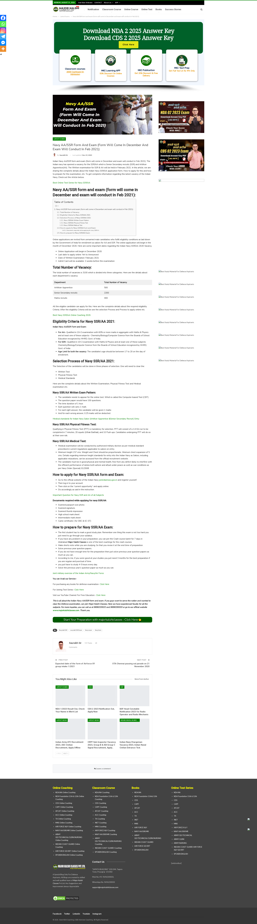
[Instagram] (3, 30)
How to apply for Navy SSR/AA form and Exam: (78, 228)
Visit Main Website (85, 3)
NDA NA (177, 792)
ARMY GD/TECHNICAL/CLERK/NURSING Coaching (108, 841)
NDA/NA (137, 792)
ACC (136, 812)
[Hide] (1, 54)
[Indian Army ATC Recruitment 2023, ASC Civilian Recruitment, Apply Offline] (70, 729)
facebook (57, 914)
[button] (128, 52)
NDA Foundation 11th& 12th (145, 796)
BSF (122, 687)
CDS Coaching (100, 803)
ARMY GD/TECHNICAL (183, 835)
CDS (90, 687)
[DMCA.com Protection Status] (66, 898)
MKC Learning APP (110, 70)
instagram (97, 914)
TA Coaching (100, 819)
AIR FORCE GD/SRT (142, 846)
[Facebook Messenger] (3, 42)
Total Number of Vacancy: (69, 212)
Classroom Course (111, 9)
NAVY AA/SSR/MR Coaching (106, 834)
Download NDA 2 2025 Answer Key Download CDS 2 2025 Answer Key (128, 34)
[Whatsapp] (3, 24)
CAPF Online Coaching (64, 807)
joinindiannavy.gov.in (108, 480)
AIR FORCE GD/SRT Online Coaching (69, 851)
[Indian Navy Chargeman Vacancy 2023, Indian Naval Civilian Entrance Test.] (134, 729)
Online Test (146, 9)
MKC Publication (146, 70)
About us (107, 3)
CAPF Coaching (101, 807)
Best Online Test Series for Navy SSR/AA (71, 182)
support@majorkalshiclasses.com (105, 887)
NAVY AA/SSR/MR (141, 831)
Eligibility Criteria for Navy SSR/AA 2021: (75, 215)
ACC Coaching (100, 815)
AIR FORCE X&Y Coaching (105, 830)
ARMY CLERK (179, 839)
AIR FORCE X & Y (180, 827)
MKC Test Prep (181, 68)
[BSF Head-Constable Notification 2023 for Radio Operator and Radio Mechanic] (134, 695)
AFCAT (137, 808)
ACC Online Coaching (63, 815)
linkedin (76, 914)
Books (159, 9)
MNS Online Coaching (63, 823)
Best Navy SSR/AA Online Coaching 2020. (72, 315)
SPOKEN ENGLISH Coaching (106, 852)
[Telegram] (3, 36)
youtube (86, 914)
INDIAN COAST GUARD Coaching (108, 848)
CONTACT (98, 3)
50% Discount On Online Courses (111, 74)
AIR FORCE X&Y (140, 827)
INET (136, 820)
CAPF (136, 804)
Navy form (98, 630)
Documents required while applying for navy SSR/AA (83, 230)
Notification (93, 9)
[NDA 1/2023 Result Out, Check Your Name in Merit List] (70, 695)
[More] (3, 49)
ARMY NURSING (180, 843)
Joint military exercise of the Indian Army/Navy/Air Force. (78, 573)
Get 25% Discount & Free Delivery (146, 74)
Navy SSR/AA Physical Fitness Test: (76, 223)
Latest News (61, 720)
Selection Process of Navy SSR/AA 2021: (75, 218)
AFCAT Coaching (101, 811)
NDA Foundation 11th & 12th (185, 796)
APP (116, 3)
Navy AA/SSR (63, 630)
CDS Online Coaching (63, 803)
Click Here (104, 584)
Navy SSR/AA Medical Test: (73, 225)
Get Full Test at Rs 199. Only (182, 71)
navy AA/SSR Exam (76, 630)
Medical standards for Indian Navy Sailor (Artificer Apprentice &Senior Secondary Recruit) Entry (96, 418)
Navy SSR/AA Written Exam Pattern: (76, 220)
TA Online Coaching (63, 819)
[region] (128, 55)
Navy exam (88, 630)
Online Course (131, 9)
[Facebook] (3, 18)
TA (135, 816)
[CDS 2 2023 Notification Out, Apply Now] (102, 695)
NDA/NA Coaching (102, 792)
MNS (136, 824)
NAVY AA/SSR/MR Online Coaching (69, 830)
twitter (67, 914)
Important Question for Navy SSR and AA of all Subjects (78, 495)
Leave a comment (103, 769)
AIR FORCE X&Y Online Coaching (68, 826)
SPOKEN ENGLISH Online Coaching (69, 855)
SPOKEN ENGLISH (141, 850)
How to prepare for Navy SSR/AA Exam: (75, 233)
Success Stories (173, 9)
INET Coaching (100, 823)
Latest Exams (59, 139)
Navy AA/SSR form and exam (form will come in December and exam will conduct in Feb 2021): (94, 209)
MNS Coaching (100, 826)
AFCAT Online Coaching (64, 811)
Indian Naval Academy (130, 720)
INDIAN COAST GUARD (144, 842)
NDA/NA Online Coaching (65, 792)
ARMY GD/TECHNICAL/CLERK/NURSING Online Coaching (68, 837)
